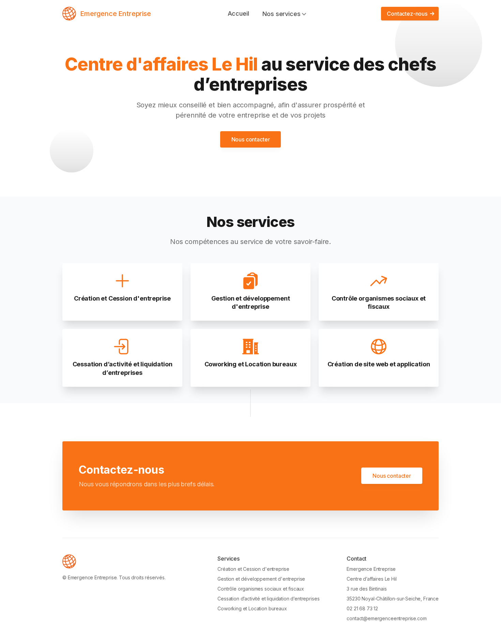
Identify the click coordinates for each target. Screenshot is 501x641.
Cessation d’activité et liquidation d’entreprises (268, 598)
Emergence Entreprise (115, 14)
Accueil (238, 13)
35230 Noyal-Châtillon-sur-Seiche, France (393, 598)
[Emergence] (69, 14)
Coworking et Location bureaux (252, 608)
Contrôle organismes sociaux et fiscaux (260, 589)
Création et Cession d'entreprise (253, 569)
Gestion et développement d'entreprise (261, 579)
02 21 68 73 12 (362, 608)
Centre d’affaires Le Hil (371, 579)
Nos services (281, 13)
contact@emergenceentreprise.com (386, 618)
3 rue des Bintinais (366, 589)
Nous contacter (250, 139)
